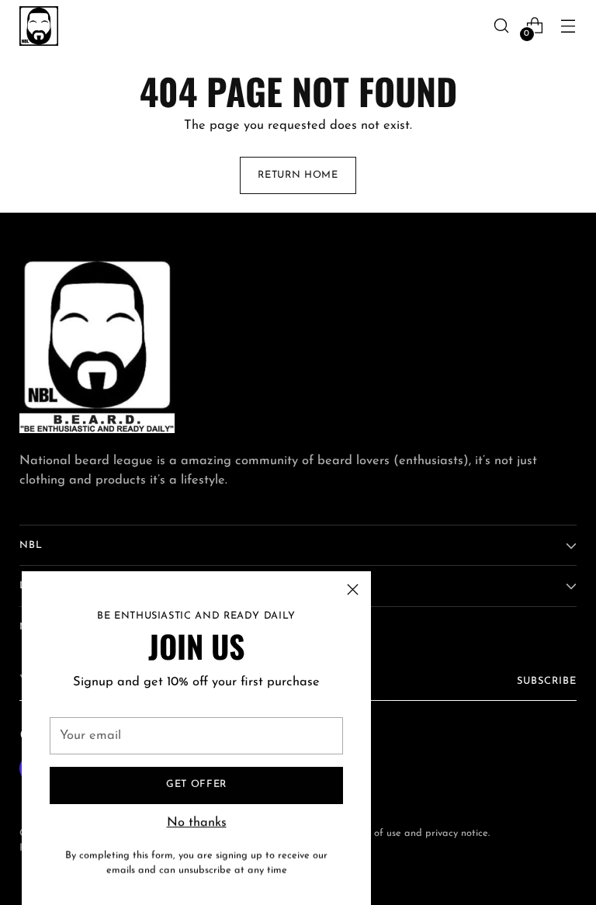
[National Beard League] (38, 26)
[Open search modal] (502, 26)
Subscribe (547, 681)
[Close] (353, 589)
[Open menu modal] (568, 26)
